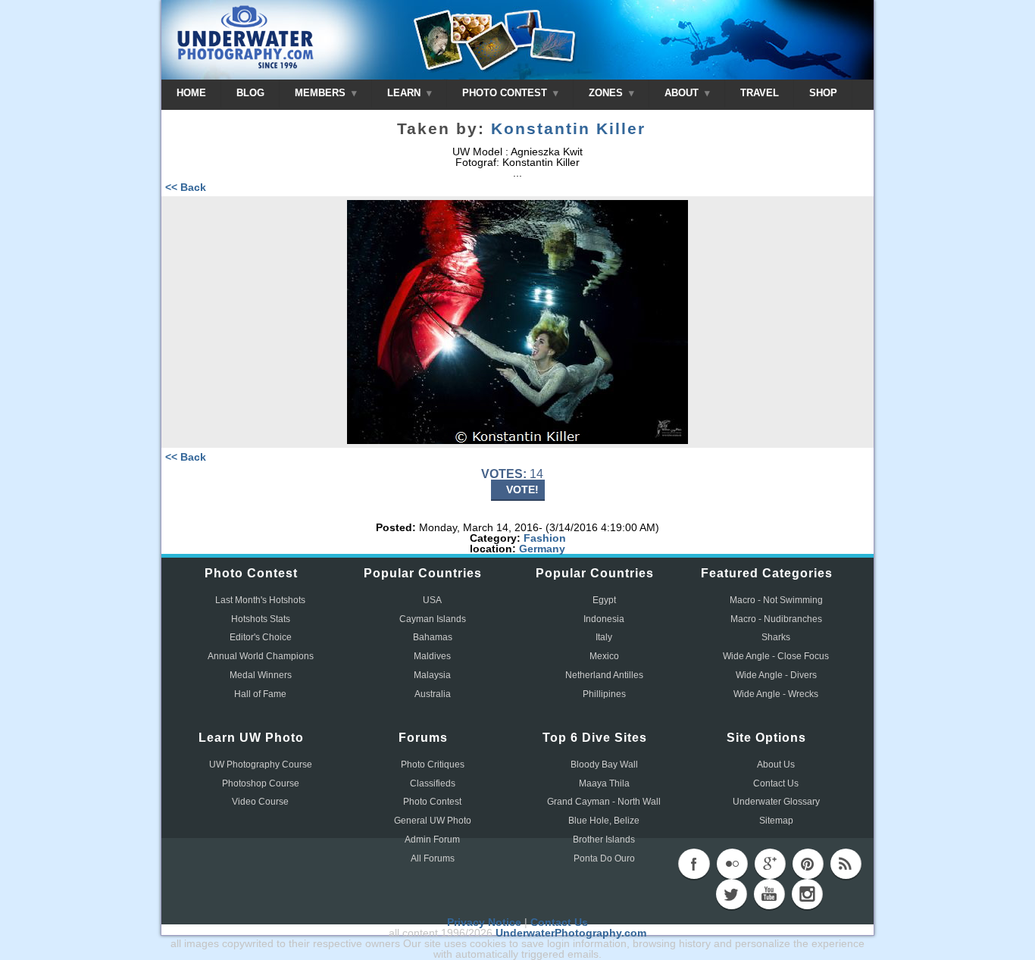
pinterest (808, 864)
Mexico (604, 656)
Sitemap (776, 820)
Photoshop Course (260, 783)
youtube (769, 894)
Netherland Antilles (604, 675)
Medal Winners (261, 675)
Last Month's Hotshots (260, 600)
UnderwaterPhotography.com (571, 933)
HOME (191, 93)
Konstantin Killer (568, 129)
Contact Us (776, 783)
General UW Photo (432, 820)
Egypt (604, 600)
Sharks (775, 637)
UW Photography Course (260, 764)
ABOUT (683, 93)
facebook (694, 864)
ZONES (607, 93)
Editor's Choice (261, 637)
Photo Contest (432, 801)
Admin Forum (432, 839)
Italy (604, 637)
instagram (807, 894)
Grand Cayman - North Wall (604, 801)
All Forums (433, 858)
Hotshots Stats (260, 619)
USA (432, 600)
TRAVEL (759, 93)
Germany (542, 549)
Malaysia (432, 675)
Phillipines (604, 694)
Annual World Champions (261, 656)
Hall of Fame (260, 694)
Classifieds (432, 783)
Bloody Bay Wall (604, 764)
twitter (731, 894)
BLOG (250, 93)
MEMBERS (322, 93)
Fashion (545, 538)
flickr (732, 864)
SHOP (823, 93)
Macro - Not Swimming (776, 600)
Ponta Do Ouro (604, 858)
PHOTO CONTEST (506, 93)
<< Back (185, 187)
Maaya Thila (604, 783)
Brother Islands (604, 839)
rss (845, 864)
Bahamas (432, 637)
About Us (776, 764)
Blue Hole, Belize (603, 820)
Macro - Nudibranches (776, 619)
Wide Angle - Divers (776, 675)
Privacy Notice (484, 922)
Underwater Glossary (776, 801)
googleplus (770, 864)
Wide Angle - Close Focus (776, 656)
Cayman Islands (432, 619)
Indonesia (603, 619)
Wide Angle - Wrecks (775, 694)
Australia (432, 694)
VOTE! (522, 489)
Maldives (432, 656)
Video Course (260, 801)
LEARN (405, 93)
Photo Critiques (432, 764)
